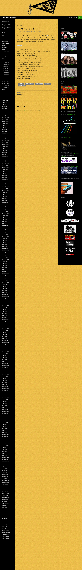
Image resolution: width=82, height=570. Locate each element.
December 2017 (5, 300)
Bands (3, 45)
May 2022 (4, 198)
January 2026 (5, 114)
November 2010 (5, 463)
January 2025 (5, 137)
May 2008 (4, 509)
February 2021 (5, 227)
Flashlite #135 (20, 99)
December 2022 (5, 184)
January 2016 (5, 344)
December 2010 (5, 461)
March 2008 (5, 512)
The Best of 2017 (5, 79)
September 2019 (5, 259)
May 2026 (4, 106)
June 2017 (4, 311)
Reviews (4, 55)
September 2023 (5, 167)
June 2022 (4, 196)
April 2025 (4, 131)
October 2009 (5, 484)
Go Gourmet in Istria (6, 523)
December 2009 (5, 480)
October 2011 (5, 442)
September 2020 (5, 236)
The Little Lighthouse (9, 17)
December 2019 (5, 254)
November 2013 (5, 394)
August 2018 (5, 284)
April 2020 (4, 246)
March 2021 (5, 225)
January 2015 (5, 367)
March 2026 (5, 110)
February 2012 (5, 434)
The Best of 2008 (5, 62)
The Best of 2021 (5, 87)
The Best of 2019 (5, 83)
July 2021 (4, 217)
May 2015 (4, 359)
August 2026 (5, 100)
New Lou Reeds (39, 83)
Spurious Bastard (6, 532)
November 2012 (5, 417)
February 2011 (5, 457)
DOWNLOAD (71, 85)
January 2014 (5, 390)
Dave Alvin (21, 83)
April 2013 (4, 407)
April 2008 (4, 511)
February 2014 (5, 388)
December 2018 (5, 277)
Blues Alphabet (5, 53)
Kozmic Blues (5, 524)
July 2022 (4, 194)
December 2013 (5, 392)
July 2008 (4, 505)
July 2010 (4, 466)
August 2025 (5, 123)
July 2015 (4, 355)
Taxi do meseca (5, 536)
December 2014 (5, 369)
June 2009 (4, 486)
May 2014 (4, 382)
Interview (4, 58)
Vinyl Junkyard (5, 51)
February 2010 (5, 476)
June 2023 (4, 173)
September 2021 (5, 213)
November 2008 (5, 499)
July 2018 (4, 286)
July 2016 (4, 332)
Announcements (5, 43)
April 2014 (4, 384)
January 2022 (5, 206)
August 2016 (5, 330)
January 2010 (5, 478)
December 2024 (5, 138)
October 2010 (5, 465)
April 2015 (4, 361)
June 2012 (4, 426)
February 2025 (5, 135)
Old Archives (5, 41)
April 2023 (4, 177)
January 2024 (5, 160)
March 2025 (5, 133)
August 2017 (5, 307)
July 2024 (4, 148)
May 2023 (4, 175)
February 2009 (5, 493)
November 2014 (5, 371)
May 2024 (4, 152)
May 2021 (4, 221)
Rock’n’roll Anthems (6, 56)
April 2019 (4, 269)
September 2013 (5, 397)
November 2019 (5, 255)
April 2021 (4, 223)
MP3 (72, 38)
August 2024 (5, 146)
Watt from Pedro (5, 538)
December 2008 (5, 497)
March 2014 (5, 386)
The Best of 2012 (5, 70)
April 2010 (4, 472)
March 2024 (5, 156)
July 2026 (4, 102)
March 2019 (5, 271)
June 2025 (4, 127)
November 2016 (5, 325)
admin (28, 31)
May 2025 (4, 129)
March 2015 (5, 363)
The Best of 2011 (5, 68)
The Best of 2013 (5, 72)
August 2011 (5, 445)
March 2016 (5, 340)
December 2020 (5, 231)
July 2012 (4, 424)
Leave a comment (37, 31)
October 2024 (5, 142)
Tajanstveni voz (5, 534)
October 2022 (5, 188)
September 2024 (5, 144)
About (75, 17)
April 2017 (4, 315)
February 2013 (5, 411)
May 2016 (4, 336)
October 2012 (5, 419)
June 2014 (4, 380)
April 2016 (4, 338)
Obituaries (4, 47)
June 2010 (4, 468)
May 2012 (4, 428)
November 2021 (5, 209)
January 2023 (5, 183)
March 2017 (5, 317)
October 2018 (5, 280)
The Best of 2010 (5, 66)
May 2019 (4, 267)
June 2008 (4, 507)
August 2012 (5, 422)
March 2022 (5, 202)
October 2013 (5, 395)
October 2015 (5, 349)
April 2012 (4, 430)
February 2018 (5, 296)
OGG (69, 38)
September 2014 (5, 374)
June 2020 (4, 242)
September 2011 (5, 443)
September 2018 (5, 282)
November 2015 (5, 348)
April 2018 (4, 292)
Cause (3, 89)
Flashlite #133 (21, 93)
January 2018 (5, 298)
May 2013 (4, 405)
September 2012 (5, 420)
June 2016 (4, 334)
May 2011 (4, 451)
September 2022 (5, 190)
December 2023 (5, 161)
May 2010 (4, 470)
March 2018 (5, 294)
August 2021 (5, 215)
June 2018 (4, 288)
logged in (26, 110)
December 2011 (5, 438)
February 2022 (5, 204)
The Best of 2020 (5, 85)
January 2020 (5, 252)
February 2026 (5, 112)
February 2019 (5, 273)
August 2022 (5, 192)
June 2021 (4, 219)
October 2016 (5, 326)
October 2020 (5, 234)
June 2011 (4, 449)
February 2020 (5, 250)
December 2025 (5, 115)
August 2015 (5, 353)
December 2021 (5, 208)
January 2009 (5, 495)
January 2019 (5, 275)
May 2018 (4, 290)
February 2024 (5, 158)
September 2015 (5, 351)
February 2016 (5, 342)
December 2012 (5, 415)
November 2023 (5, 163)
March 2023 (5, 179)
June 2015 (4, 357)
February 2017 (5, 319)
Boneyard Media (5, 521)
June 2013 (4, 403)
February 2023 (5, 181)
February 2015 (5, 365)
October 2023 (5, 165)
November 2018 (5, 278)
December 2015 (5, 346)
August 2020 (5, 238)
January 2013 (5, 413)
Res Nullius (47, 83)
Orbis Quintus (5, 528)
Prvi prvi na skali (5, 530)
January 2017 (5, 321)
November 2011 (5, 440)
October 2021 (5, 211)
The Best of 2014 (5, 74)
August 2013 (5, 399)
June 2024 (4, 150)
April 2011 (4, 453)
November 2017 (5, 302)
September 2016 (5, 328)
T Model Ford (22, 85)
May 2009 (4, 488)
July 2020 (4, 240)
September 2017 (5, 305)
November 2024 (5, 140)
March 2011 (5, 455)
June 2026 (4, 104)
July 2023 (4, 171)
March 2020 (5, 248)
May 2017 (4, 313)
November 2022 (5, 186)
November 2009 (5, 482)
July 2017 (4, 309)
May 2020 (4, 244)
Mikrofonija (4, 526)
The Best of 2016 (5, 78)
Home (70, 17)
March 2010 (5, 474)
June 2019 (4, 265)
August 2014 (5, 376)
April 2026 (4, 108)
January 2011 (5, 459)
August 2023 (5, 169)
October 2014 (5, 372)
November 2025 (5, 117)
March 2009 (5, 491)
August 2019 (5, 261)
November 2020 (5, 232)
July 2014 (4, 378)
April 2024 (4, 154)
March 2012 (5, 432)
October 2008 (5, 501)
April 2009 (4, 489)
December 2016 (5, 323)
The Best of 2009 (5, 64)
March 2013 (5, 409)
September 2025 (5, 121)
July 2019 (4, 263)
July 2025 (4, 125)
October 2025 (5, 119)
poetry (3, 60)
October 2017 (5, 303)
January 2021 (5, 229)
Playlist (19, 25)
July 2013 (4, 401)
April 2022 (4, 200)
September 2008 (5, 503)
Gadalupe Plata (30, 83)
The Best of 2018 (5, 81)
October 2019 (5, 257)
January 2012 (5, 436)
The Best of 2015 (5, 76)
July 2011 (4, 447)
